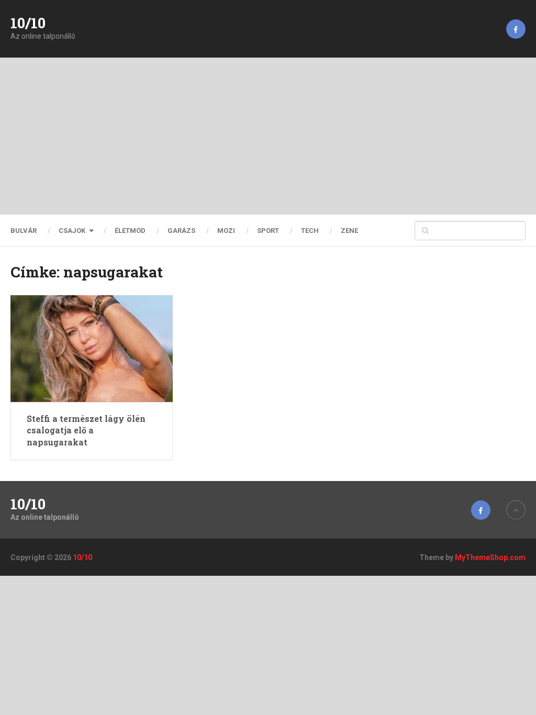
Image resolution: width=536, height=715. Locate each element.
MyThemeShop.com (490, 557)
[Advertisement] (268, 136)
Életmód (130, 230)
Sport (268, 230)
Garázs (181, 230)
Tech (310, 230)
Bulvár (23, 230)
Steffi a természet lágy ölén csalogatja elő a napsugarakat (86, 430)
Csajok (72, 230)
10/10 (28, 23)
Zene (349, 230)
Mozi (226, 230)
